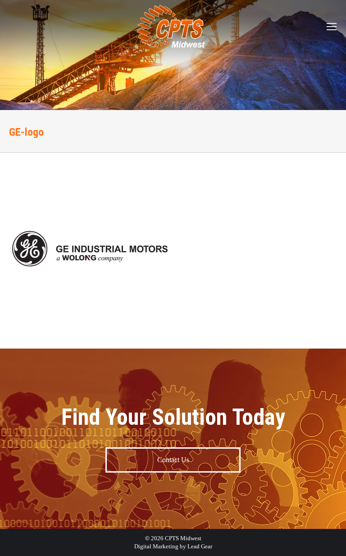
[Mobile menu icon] (331, 26)
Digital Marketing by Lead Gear (173, 546)
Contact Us (173, 460)
